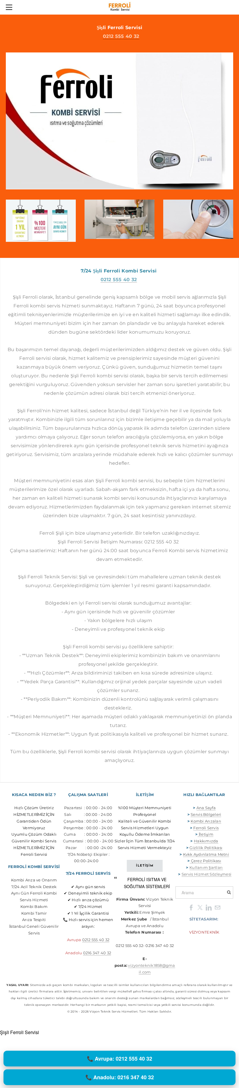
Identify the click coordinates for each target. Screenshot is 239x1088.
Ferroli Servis (206, 827)
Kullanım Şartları (206, 867)
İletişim (205, 834)
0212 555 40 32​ (121, 36)
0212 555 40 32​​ (96, 939)
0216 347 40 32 (97, 952)
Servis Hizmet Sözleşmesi (206, 874)
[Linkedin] (209, 907)
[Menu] (10, 7)
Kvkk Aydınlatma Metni (206, 854)
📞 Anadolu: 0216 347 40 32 (119, 1077)
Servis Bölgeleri (206, 814)
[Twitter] (200, 907)
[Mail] (217, 907)
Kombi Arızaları (206, 821)
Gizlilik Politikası (205, 847)
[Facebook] (191, 907)
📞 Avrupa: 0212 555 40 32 (119, 1058)
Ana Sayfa (206, 807)
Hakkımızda (206, 841)
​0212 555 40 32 (119, 279)
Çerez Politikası (206, 860)
